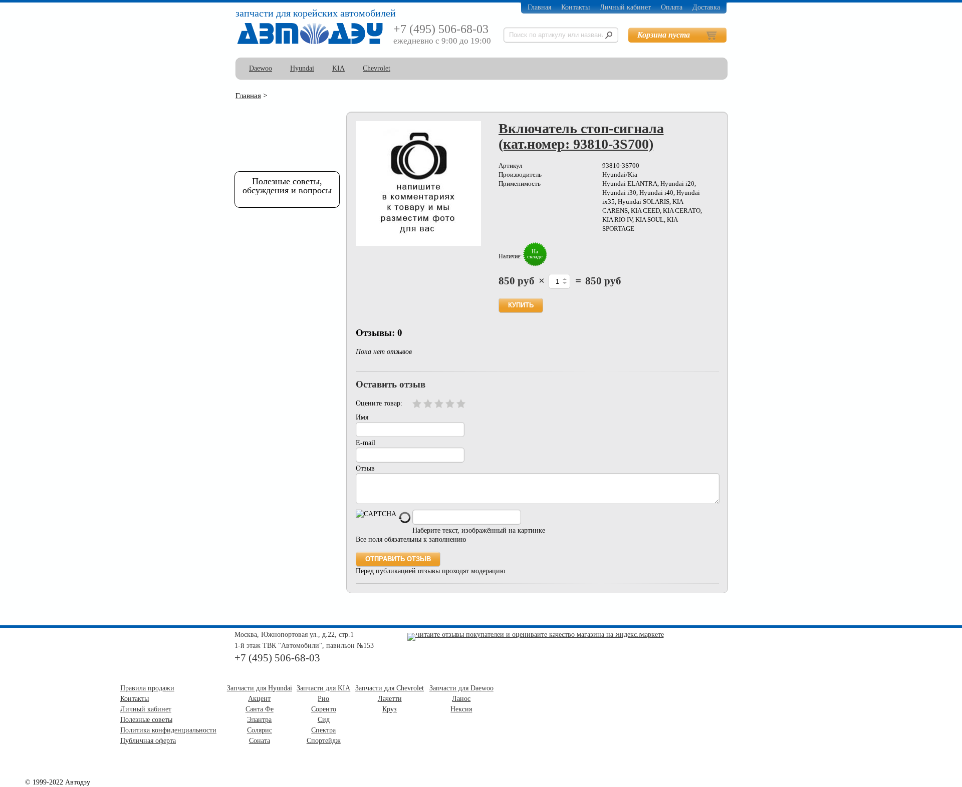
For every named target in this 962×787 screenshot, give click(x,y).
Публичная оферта (148, 740)
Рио (323, 698)
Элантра (259, 719)
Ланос (461, 698)
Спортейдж (324, 740)
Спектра (323, 730)
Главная (539, 7)
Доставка (706, 7)
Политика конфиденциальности (168, 730)
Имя (362, 417)
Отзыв (365, 468)
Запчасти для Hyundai (259, 688)
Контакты (575, 7)
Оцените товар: (379, 403)
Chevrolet (376, 68)
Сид (324, 719)
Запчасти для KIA (323, 688)
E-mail (365, 443)
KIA (338, 68)
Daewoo (260, 68)
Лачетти (390, 698)
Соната (259, 740)
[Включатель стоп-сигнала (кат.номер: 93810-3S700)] (418, 183)
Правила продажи (147, 688)
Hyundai (302, 68)
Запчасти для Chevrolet (389, 688)
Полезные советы (146, 719)
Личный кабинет (625, 7)
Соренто (323, 709)
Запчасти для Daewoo (461, 688)
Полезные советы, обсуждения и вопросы (287, 185)
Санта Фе (260, 709)
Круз (389, 709)
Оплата (671, 7)
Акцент (259, 698)
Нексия (461, 709)
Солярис (259, 730)
